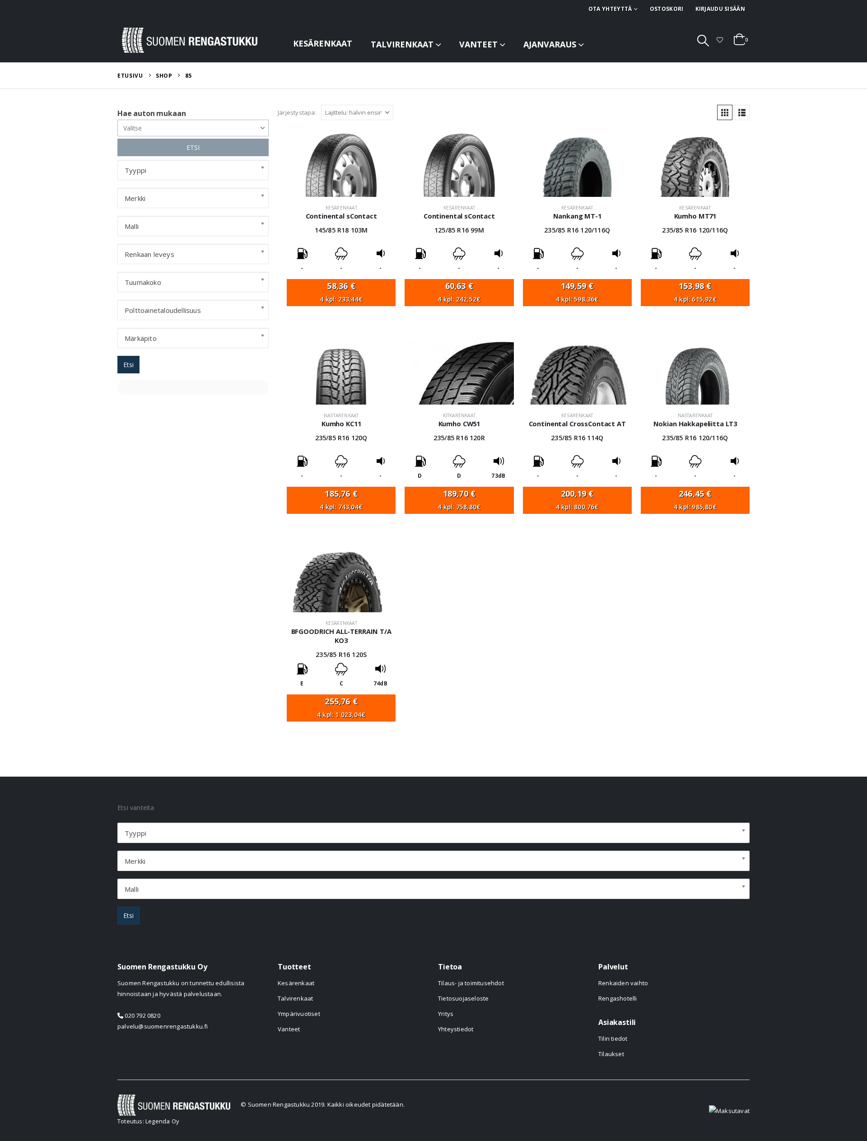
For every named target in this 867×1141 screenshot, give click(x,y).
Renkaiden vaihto (623, 983)
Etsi (128, 364)
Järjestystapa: (297, 112)
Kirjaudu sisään (720, 9)
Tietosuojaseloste (463, 998)
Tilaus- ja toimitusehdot (471, 983)
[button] (703, 40)
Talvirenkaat (402, 44)
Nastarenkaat (341, 415)
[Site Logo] (189, 40)
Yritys (445, 1014)
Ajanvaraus (549, 44)
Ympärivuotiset (299, 1014)
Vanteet (478, 44)
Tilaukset (611, 1054)
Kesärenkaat (322, 43)
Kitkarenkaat (459, 415)
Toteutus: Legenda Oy (148, 1121)
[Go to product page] (341, 165)
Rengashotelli (617, 998)
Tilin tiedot (612, 1038)
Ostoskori (667, 9)
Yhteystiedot (455, 1029)
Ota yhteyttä (610, 9)
